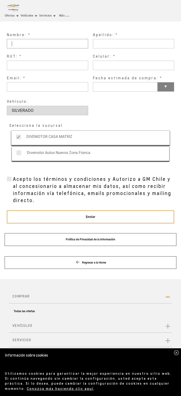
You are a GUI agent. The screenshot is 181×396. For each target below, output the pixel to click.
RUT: (12, 56)
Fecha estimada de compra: (125, 77)
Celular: (102, 56)
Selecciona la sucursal (36, 125)
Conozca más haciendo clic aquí (60, 388)
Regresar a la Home (93, 262)
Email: (14, 77)
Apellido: (103, 34)
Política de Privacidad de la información (90, 239)
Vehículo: (17, 101)
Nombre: (16, 34)
